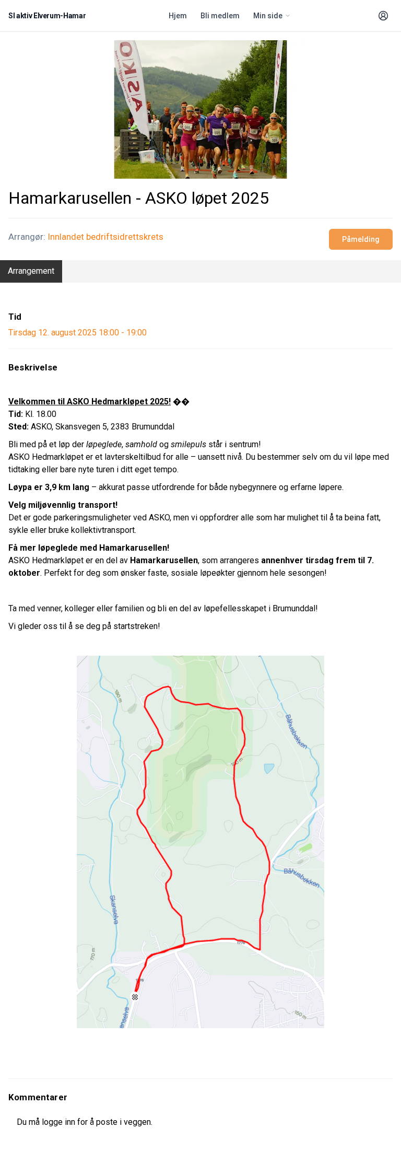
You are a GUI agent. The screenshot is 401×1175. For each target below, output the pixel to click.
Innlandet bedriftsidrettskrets (105, 236)
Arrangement (31, 271)
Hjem (178, 15)
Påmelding (361, 239)
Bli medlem (220, 15)
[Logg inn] (383, 15)
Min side (267, 15)
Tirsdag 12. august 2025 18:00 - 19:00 (77, 333)
